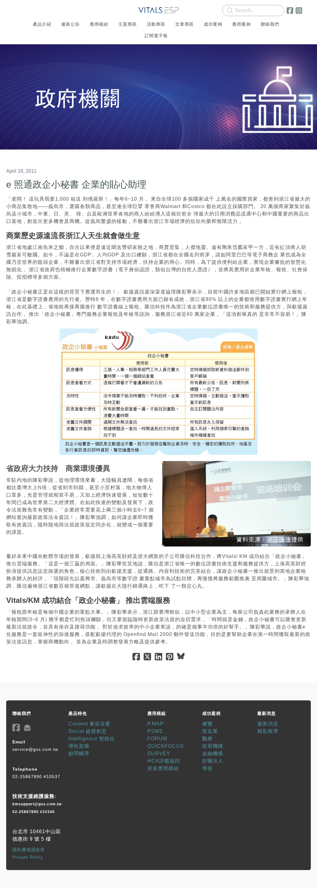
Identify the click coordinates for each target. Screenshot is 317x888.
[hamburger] (20, 10)
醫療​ (207, 738)
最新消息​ (267, 723)
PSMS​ (155, 731)
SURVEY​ (158, 753)
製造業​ (210, 731)
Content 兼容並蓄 (89, 723)
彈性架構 (78, 746)
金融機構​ (212, 753)
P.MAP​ (155, 723)
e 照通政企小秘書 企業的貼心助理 (76, 184)
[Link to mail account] (27, 727)
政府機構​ (212, 746)
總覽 (207, 723)
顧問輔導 (78, 753)
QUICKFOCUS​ (165, 746)
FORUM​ (157, 738)
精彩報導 (267, 731)
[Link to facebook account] (290, 10)
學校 (207, 768)
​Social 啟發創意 (87, 731)
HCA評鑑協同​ (163, 761)
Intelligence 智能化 (91, 738)
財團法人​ (212, 761)
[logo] (158, 10)
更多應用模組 (163, 768)
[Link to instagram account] (299, 10)
